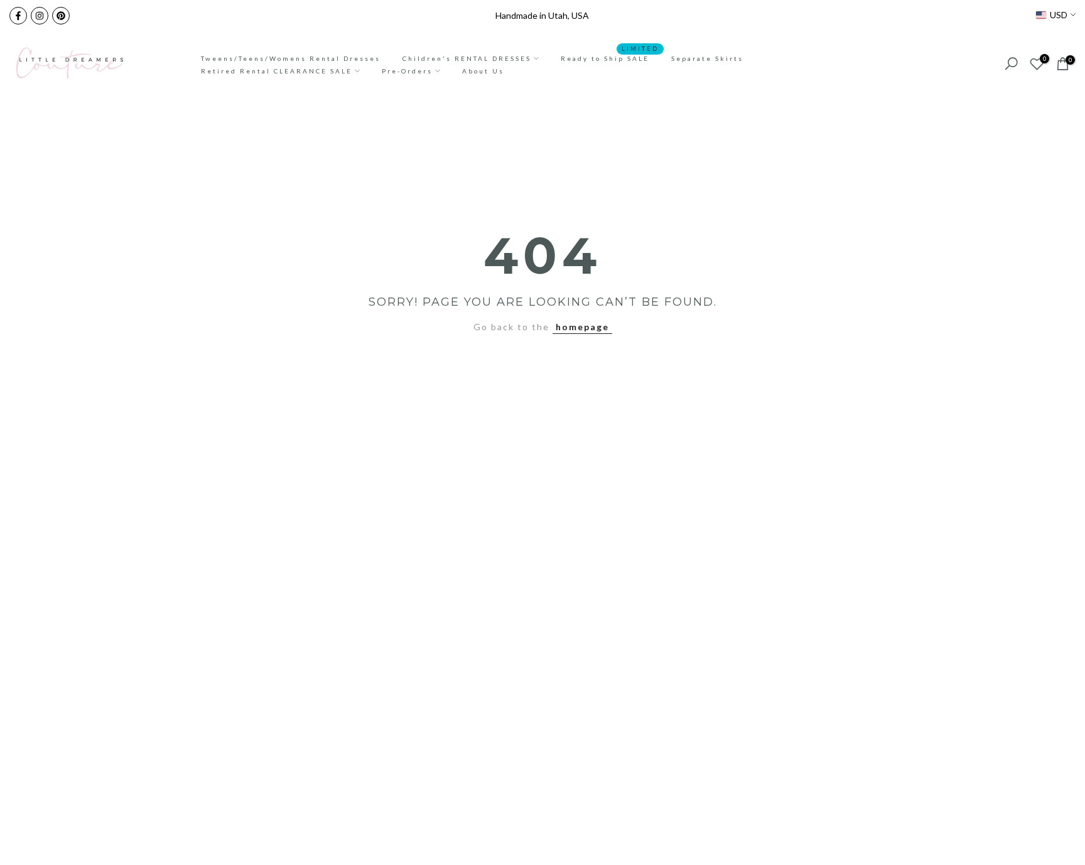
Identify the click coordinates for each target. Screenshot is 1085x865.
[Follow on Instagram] (39, 15)
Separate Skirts (707, 58)
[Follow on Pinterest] (61, 15)
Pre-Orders (407, 71)
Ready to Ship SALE (610, 57)
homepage (582, 326)
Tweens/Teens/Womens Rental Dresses (291, 58)
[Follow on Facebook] (18, 15)
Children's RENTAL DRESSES (466, 58)
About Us (483, 71)
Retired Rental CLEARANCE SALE (276, 71)
